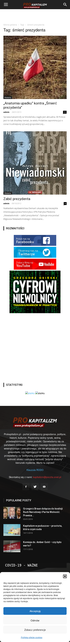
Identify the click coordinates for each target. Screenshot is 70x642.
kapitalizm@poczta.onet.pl (47, 477)
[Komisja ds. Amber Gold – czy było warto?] (11, 546)
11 (65, 112)
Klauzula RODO (35, 470)
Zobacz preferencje (35, 629)
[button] (65, 576)
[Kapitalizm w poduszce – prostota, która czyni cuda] (11, 530)
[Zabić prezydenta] (35, 163)
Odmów (35, 620)
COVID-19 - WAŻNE (21, 565)
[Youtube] (44, 486)
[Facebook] (25, 486)
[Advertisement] (35, 15)
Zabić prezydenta (16, 199)
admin (6, 112)
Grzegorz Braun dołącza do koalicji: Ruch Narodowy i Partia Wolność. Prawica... (43, 512)
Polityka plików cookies (31, 637)
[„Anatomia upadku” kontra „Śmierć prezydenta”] (35, 67)
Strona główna (10, 24)
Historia (7, 97)
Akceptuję (35, 611)
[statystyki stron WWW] (30, 393)
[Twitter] (35, 486)
